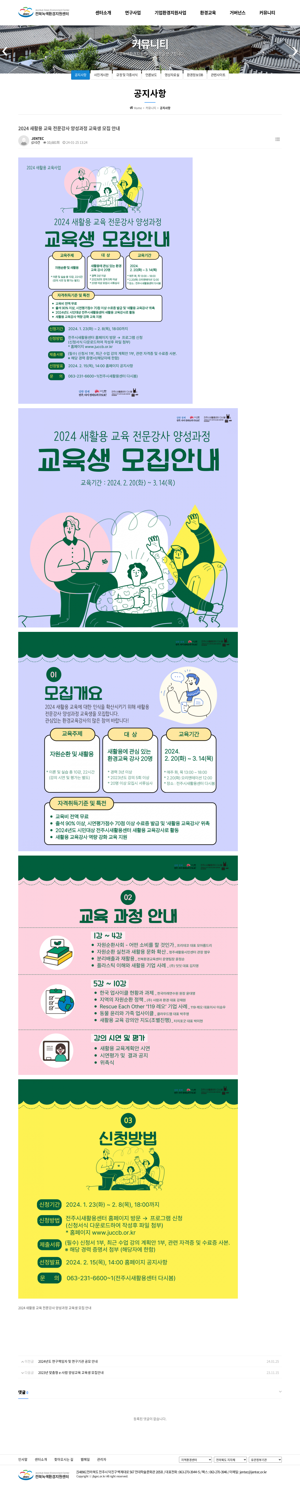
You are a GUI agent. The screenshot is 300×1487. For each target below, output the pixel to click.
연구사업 (133, 12)
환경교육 (208, 12)
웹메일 (85, 1459)
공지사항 (80, 74)
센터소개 (103, 12)
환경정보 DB (195, 74)
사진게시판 (101, 74)
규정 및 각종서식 (126, 74)
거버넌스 (238, 12)
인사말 (22, 1459)
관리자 (101, 1459)
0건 (37, 142)
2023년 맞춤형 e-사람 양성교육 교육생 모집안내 (71, 1372)
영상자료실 (172, 74)
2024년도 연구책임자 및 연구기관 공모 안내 (68, 1361)
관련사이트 (218, 74)
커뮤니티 (267, 12)
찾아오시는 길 (63, 1459)
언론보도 (151, 74)
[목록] (277, 139)
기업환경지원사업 (170, 12)
